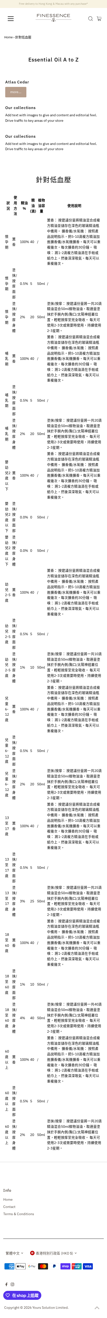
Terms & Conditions (18, 1214)
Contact (9, 1206)
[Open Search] (90, 18)
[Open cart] (99, 19)
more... (15, 92)
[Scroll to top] (97, 1308)
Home (8, 37)
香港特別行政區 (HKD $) (54, 1253)
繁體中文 (13, 1253)
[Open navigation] (16, 18)
